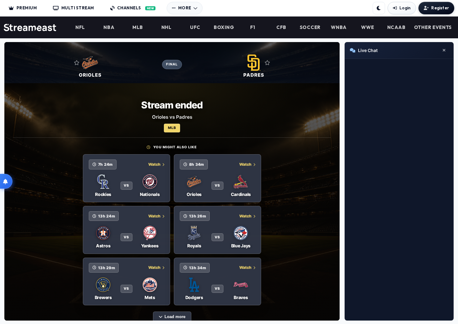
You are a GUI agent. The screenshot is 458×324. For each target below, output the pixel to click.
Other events (433, 27)
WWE (367, 27)
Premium (27, 7)
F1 (252, 27)
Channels (135, 7)
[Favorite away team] (267, 63)
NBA (108, 27)
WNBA (339, 27)
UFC (195, 27)
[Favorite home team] (77, 63)
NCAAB (396, 27)
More (184, 7)
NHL (166, 27)
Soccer (310, 27)
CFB (281, 27)
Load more (175, 317)
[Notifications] (6, 181)
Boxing (224, 27)
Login (405, 7)
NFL (80, 27)
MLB (137, 27)
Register (440, 7)
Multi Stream (77, 7)
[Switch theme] (379, 8)
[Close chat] (444, 50)
